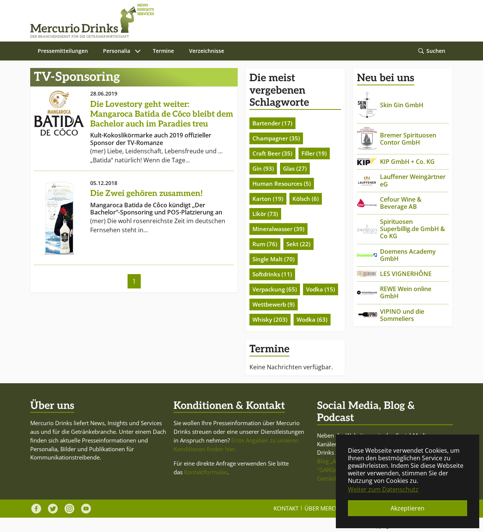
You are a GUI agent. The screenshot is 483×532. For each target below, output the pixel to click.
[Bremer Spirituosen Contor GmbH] (367, 138)
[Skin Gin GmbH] (367, 105)
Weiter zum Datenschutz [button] (383, 489)
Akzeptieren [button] (408, 508)
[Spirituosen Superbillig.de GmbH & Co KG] (367, 229)
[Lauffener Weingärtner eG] (367, 180)
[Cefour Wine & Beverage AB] (367, 203)
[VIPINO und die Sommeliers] (367, 315)
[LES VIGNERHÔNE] (367, 274)
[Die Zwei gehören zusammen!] (59, 218)
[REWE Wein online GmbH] (367, 293)
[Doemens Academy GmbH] (367, 255)
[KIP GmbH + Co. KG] (367, 161)
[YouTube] (86, 508)
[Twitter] (52, 508)
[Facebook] (36, 508)
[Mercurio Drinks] (237, 21)
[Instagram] (69, 508)
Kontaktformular (205, 472)
